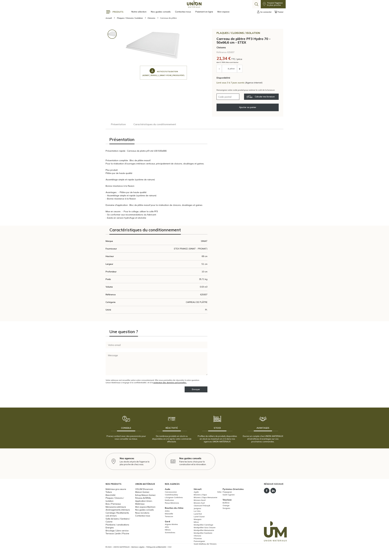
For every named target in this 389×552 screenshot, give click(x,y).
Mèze (196, 522)
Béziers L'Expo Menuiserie (205, 497)
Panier (280, 12)
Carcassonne (171, 492)
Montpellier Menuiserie (204, 530)
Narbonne (169, 500)
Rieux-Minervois (172, 503)
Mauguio (197, 519)
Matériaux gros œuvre (116, 489)
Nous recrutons (142, 513)
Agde (196, 492)
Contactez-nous (183, 11)
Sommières (170, 532)
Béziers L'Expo (200, 495)
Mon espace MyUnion (145, 507)
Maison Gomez (142, 492)
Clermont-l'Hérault (202, 505)
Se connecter (266, 12)
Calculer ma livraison (265, 96)
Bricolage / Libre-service (117, 530)
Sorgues (226, 508)
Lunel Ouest (199, 516)
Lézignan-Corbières (174, 497)
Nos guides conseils (161, 11)
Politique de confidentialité (156, 547)
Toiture (109, 492)
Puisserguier (199, 541)
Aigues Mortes (171, 524)
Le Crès (197, 511)
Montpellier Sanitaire (203, 533)
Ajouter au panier (247, 107)
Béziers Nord (199, 500)
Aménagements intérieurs (118, 510)
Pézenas (198, 538)
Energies (110, 527)
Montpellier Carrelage (203, 525)
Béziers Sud (199, 503)
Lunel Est (198, 514)
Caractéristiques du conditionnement (154, 124)
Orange (226, 505)
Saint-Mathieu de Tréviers (205, 544)
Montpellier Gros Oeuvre (204, 527)
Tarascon (169, 516)
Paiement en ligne (204, 11)
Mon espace (223, 11)
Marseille (169, 514)
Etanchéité (110, 495)
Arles (167, 511)
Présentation (118, 124)
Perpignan (227, 492)
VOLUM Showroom (144, 489)
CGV (170, 547)
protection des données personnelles (170, 382)
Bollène (226, 503)
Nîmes (168, 530)
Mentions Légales (138, 547)
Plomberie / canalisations (117, 524)
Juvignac (197, 508)
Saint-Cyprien (229, 495)
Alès (167, 527)
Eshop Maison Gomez (145, 495)
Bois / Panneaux (113, 504)
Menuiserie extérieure (116, 507)
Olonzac (197, 536)
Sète (219, 492)
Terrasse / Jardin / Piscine (117, 533)
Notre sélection (139, 11)
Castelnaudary (171, 495)
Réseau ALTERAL (143, 498)
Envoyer (196, 389)
